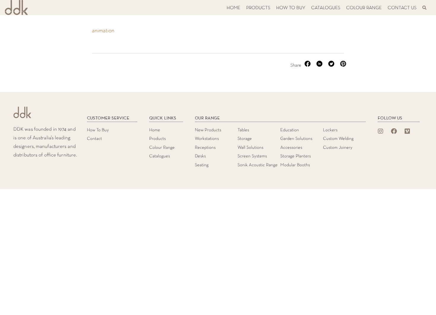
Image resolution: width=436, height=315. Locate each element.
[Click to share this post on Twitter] (332, 65)
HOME (233, 8)
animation (103, 30)
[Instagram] (381, 131)
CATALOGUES (325, 8)
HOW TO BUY (290, 8)
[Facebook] (394, 131)
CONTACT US (402, 8)
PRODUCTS (258, 8)
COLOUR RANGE (364, 8)
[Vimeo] (407, 131)
